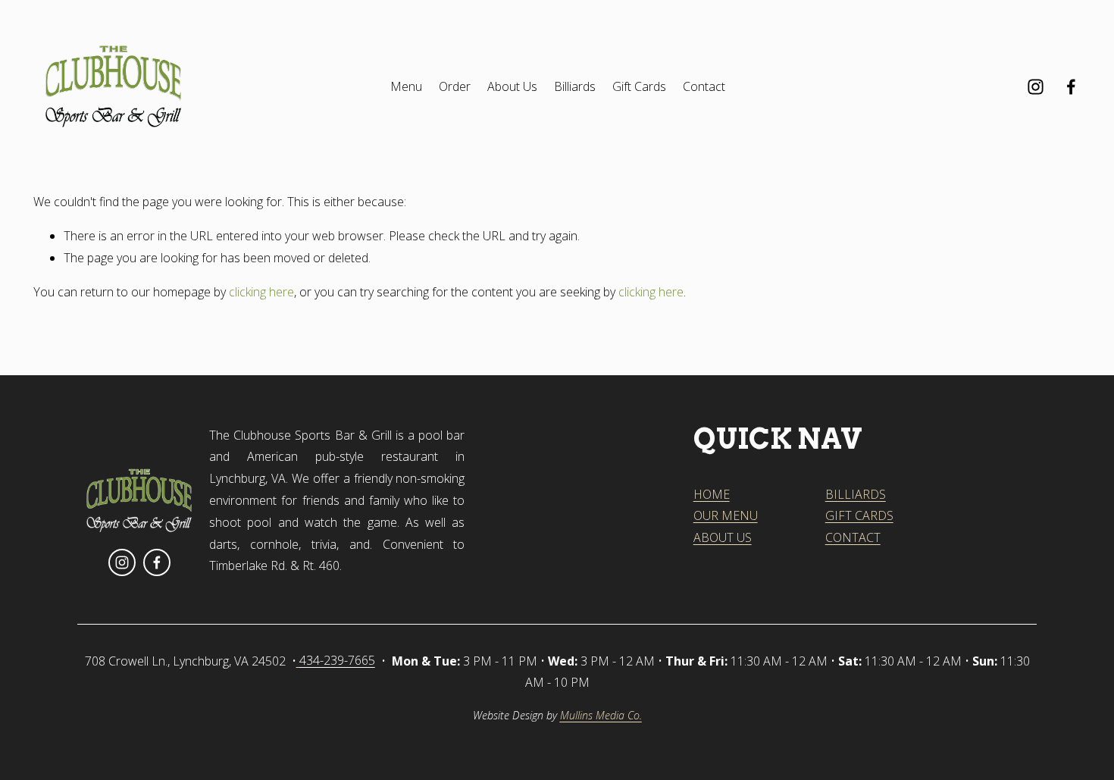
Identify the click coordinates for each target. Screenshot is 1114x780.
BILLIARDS (855, 494)
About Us (512, 86)
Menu (406, 86)
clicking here (261, 291)
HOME (711, 494)
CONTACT (853, 537)
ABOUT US (722, 537)
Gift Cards (639, 86)
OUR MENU (725, 515)
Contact (704, 86)
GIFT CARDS (859, 515)
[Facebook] (1071, 86)
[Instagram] (1035, 86)
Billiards (575, 86)
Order (455, 86)
